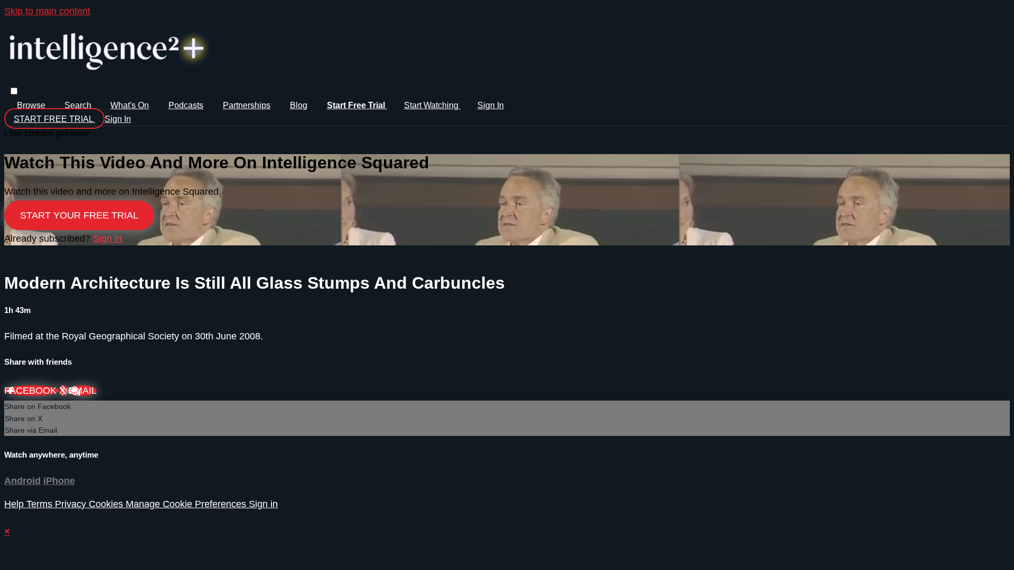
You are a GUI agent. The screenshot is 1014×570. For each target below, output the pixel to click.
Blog (298, 105)
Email (82, 390)
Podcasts (185, 105)
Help (15, 504)
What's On (129, 105)
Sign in (490, 105)
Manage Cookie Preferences (187, 504)
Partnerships (246, 105)
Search (78, 105)
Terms (40, 504)
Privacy (72, 504)
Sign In (118, 119)
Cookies (107, 504)
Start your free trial (79, 215)
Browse (32, 105)
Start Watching (432, 105)
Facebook (31, 390)
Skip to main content (47, 11)
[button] (14, 91)
